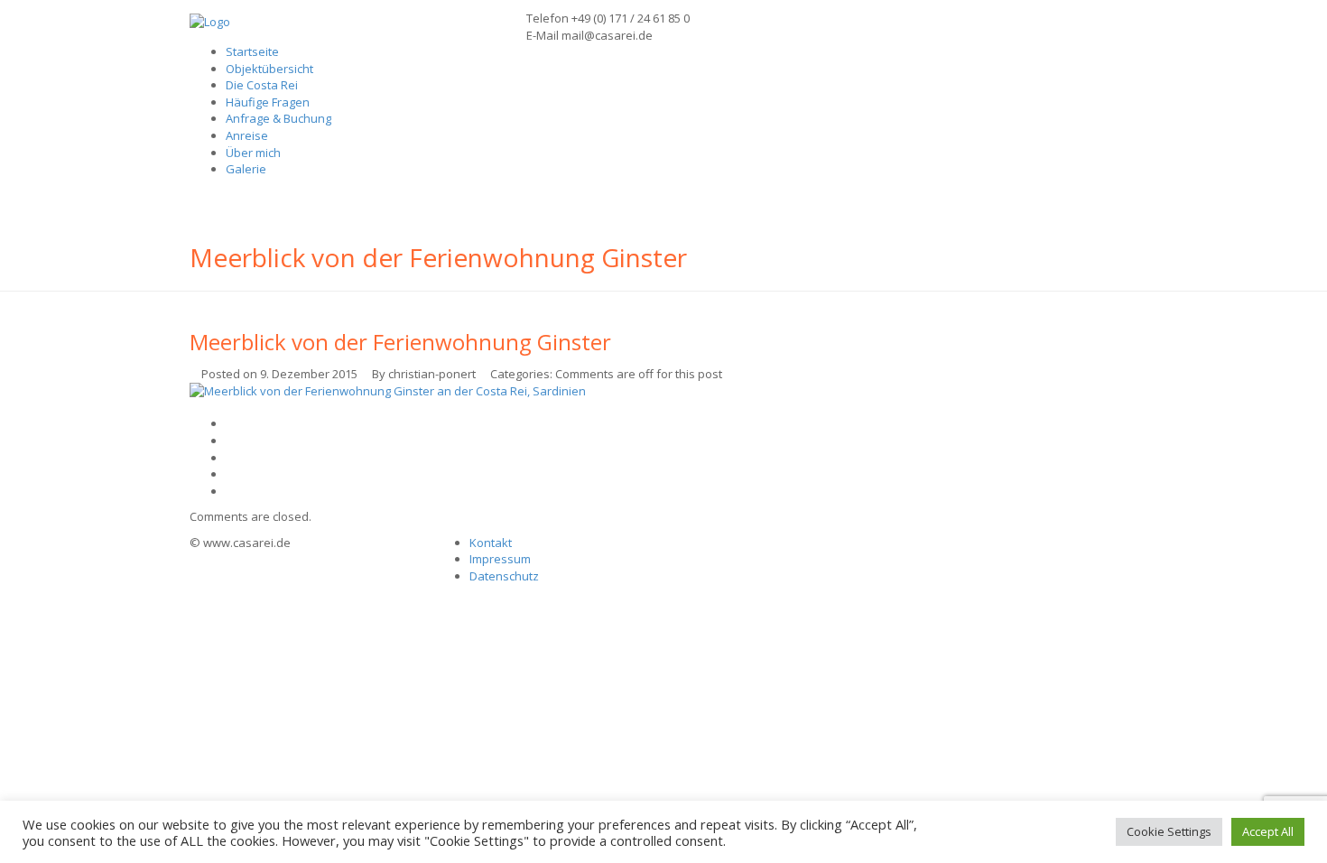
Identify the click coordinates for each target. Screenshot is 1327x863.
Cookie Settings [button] (1169, 831)
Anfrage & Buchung (278, 118)
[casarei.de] (210, 21)
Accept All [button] (1268, 831)
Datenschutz (504, 576)
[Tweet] (230, 458)
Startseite (252, 51)
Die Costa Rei (262, 85)
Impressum (500, 559)
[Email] (230, 491)
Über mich (253, 152)
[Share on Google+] (230, 474)
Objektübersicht (269, 68)
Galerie (246, 169)
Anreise (247, 135)
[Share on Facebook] (230, 440)
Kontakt (490, 542)
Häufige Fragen (268, 102)
